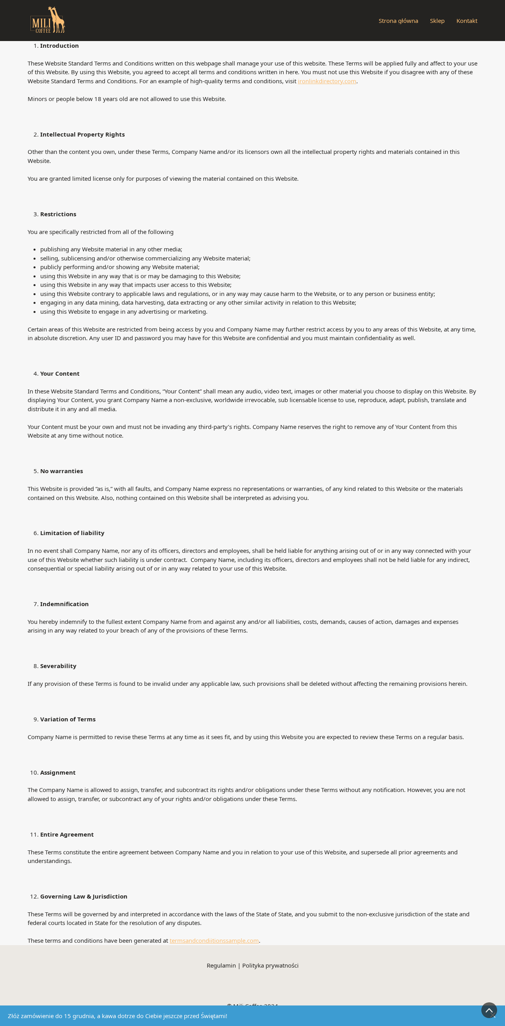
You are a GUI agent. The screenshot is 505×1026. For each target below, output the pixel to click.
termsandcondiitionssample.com (214, 940)
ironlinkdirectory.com (327, 81)
